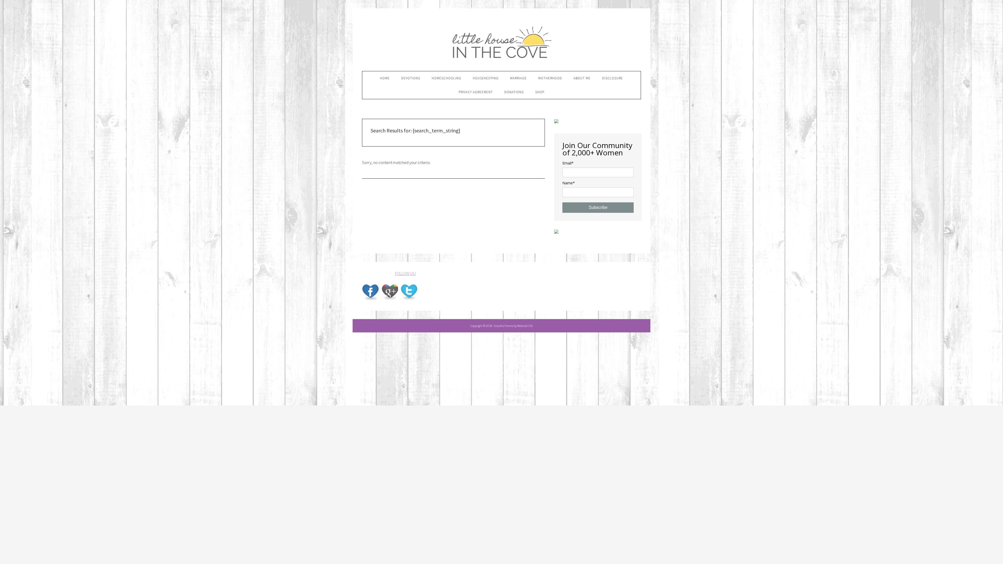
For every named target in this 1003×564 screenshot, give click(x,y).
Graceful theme (503, 326)
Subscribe (598, 207)
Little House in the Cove (501, 40)
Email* (568, 163)
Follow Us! (405, 273)
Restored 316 (525, 326)
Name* (568, 183)
